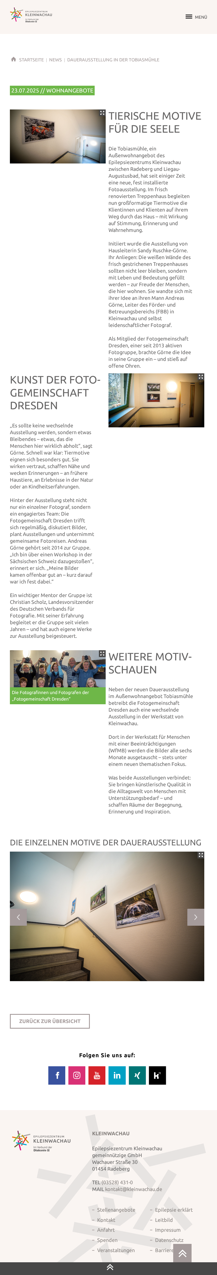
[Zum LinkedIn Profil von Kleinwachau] (117, 1083)
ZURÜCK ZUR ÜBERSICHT (50, 1021)
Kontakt (106, 1220)
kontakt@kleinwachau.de (133, 1189)
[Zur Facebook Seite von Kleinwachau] (56, 1083)
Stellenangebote (116, 1209)
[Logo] (31, 14)
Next (195, 917)
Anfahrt (106, 1230)
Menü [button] (201, 17)
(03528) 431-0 (117, 1182)
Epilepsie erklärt (174, 1209)
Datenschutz (169, 1240)
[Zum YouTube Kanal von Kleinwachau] (96, 1083)
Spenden (107, 1240)
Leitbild (164, 1220)
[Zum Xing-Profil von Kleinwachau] (137, 1083)
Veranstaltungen (116, 1250)
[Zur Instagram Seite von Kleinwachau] (76, 1083)
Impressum (168, 1230)
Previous (18, 917)
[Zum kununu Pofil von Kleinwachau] (157, 1083)
